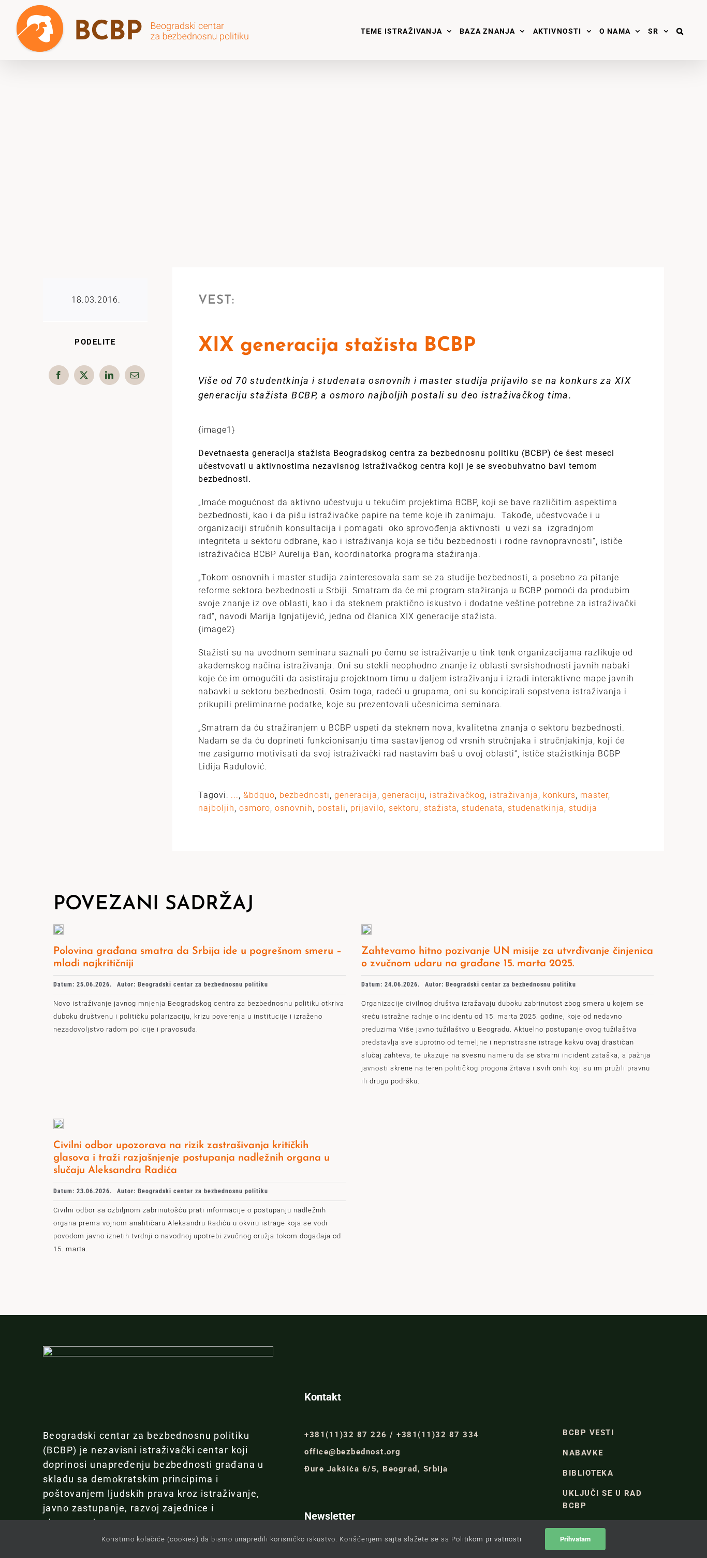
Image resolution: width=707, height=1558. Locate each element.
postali (331, 808)
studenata (482, 808)
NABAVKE (583, 1452)
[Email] (135, 375)
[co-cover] (58, 1122)
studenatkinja (536, 808)
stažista (440, 808)
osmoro (254, 808)
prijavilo (367, 808)
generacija (355, 795)
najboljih (216, 808)
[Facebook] (58, 375)
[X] (84, 375)
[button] (680, 30)
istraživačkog (457, 795)
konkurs (559, 795)
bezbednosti (304, 795)
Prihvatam (575, 1539)
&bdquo (259, 795)
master (594, 795)
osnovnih (294, 808)
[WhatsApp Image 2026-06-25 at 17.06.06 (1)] (58, 928)
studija (583, 808)
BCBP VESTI (588, 1432)
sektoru (404, 808)
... (235, 795)
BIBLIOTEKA (588, 1473)
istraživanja (514, 795)
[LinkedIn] (109, 375)
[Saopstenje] (366, 928)
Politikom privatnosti (486, 1539)
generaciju (403, 795)
